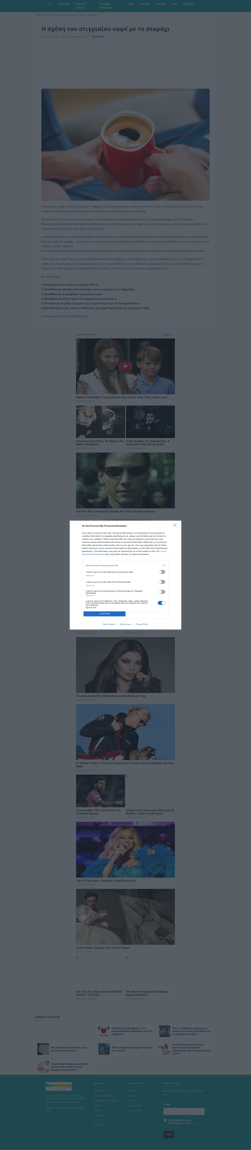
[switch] (161, 572)
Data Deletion (109, 624)
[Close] (176, 526)
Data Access (125, 624)
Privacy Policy (142, 624)
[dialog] (125, 575)
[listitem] (125, 565)
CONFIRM (104, 614)
